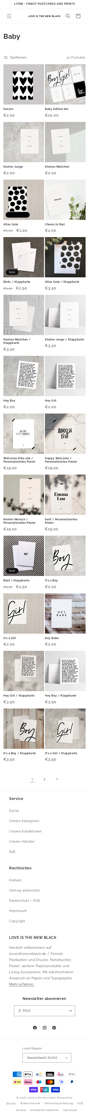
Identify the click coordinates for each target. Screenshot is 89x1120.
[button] (9, 16)
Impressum (18, 911)
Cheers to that (55, 224)
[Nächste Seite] (57, 779)
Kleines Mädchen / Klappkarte (17, 341)
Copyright (17, 921)
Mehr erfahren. (21, 984)
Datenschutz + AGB (24, 900)
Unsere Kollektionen (25, 831)
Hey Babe (52, 638)
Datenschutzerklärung (58, 1103)
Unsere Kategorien (24, 821)
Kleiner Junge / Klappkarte (64, 339)
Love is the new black (42, 1097)
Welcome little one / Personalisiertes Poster (19, 460)
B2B (12, 852)
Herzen (8, 109)
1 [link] (32, 779)
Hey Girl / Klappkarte (19, 695)
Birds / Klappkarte (16, 281)
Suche (14, 811)
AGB (80, 1103)
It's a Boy (51, 580)
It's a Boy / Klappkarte (19, 753)
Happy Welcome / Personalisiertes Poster (61, 460)
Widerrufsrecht (30, 1103)
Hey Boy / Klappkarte (60, 695)
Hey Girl (51, 400)
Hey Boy (9, 400)
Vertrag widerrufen (24, 890)
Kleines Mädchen (57, 166)
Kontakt (15, 880)
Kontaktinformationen (44, 1110)
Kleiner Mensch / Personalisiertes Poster (19, 521)
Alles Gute (10, 224)
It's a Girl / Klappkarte (61, 753)
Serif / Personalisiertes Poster (61, 521)
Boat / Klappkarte (16, 580)
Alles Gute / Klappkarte (62, 281)
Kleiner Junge (13, 166)
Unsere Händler (21, 841)
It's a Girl (9, 638)
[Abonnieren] (70, 1011)
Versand (21, 1110)
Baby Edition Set (56, 109)
